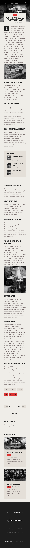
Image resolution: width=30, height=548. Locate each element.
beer (7, 389)
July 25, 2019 (15, 160)
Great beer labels (17, 170)
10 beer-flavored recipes (14, 484)
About (15, 14)
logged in (14, 425)
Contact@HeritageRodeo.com (16, 512)
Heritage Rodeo (9, 541)
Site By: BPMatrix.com (15, 543)
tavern (20, 389)
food (13, 389)
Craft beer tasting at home (14, 453)
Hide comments (14, 413)
